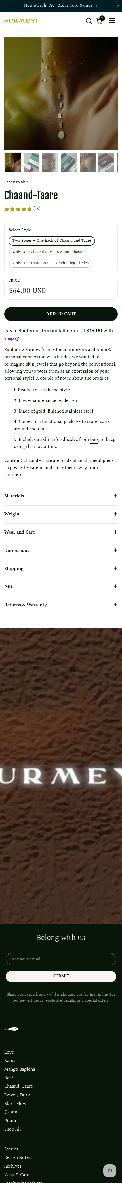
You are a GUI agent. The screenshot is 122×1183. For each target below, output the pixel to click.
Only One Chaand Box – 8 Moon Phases (48, 252)
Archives (13, 1166)
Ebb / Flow (15, 1104)
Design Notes (17, 1158)
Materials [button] (14, 496)
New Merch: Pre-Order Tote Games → (61, 5)
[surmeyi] (20, 20)
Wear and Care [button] (19, 532)
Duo (94, 439)
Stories (11, 1149)
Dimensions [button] (16, 550)
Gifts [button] (9, 587)
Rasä (9, 1078)
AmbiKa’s (105, 350)
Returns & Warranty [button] (25, 605)
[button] (88, 20)
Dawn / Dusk (17, 1095)
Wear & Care (16, 1175)
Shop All (12, 1129)
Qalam (10, 1112)
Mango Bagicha (19, 1069)
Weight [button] (12, 514)
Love (9, 1052)
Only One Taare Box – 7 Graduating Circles (51, 263)
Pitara (10, 1120)
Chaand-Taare (18, 1086)
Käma (10, 1061)
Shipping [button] (14, 569)
